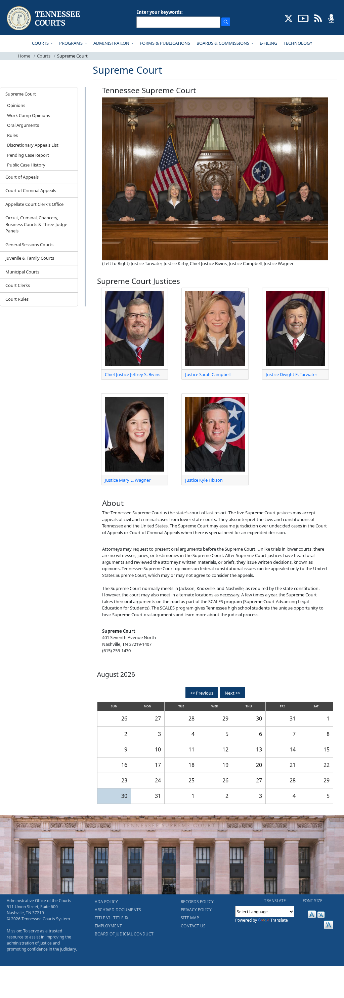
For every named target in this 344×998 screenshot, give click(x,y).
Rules (12, 135)
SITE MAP (190, 918)
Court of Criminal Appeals (30, 190)
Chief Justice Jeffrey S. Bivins (132, 374)
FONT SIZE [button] (312, 900)
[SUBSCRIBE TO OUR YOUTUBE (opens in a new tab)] (303, 18)
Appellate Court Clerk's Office (34, 204)
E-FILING (268, 43)
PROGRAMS (71, 43)
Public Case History (26, 165)
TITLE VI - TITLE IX (111, 918)
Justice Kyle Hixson (204, 480)
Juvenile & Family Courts (29, 258)
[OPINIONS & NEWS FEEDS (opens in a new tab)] (318, 18)
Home (24, 56)
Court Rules (17, 299)
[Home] (44, 18)
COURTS (41, 43)
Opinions (16, 105)
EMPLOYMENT (108, 926)
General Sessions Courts (29, 245)
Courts (43, 56)
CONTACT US (193, 926)
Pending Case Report (28, 155)
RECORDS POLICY (197, 901)
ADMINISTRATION (111, 43)
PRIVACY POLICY (196, 910)
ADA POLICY (106, 901)
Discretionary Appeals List (32, 145)
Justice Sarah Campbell (207, 374)
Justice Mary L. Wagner (127, 480)
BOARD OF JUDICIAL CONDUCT (124, 934)
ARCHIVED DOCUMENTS (118, 910)
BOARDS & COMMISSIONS (223, 43)
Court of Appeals (22, 177)
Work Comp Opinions (28, 115)
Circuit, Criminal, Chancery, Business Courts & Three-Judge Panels (36, 224)
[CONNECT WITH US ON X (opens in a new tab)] (289, 18)
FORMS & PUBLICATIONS (165, 43)
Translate (279, 920)
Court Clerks (17, 285)
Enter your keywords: (159, 12)
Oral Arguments (23, 125)
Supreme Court (20, 94)
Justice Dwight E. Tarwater (291, 374)
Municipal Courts (22, 272)
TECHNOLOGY (298, 43)
